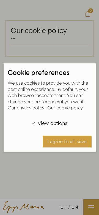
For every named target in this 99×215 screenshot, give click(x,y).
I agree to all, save (67, 141)
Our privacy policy (26, 108)
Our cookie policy (65, 108)
